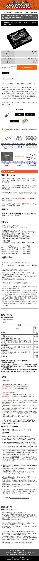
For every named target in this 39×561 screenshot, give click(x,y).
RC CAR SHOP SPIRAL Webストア (22, 559)
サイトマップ (29, 552)
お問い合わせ (22, 554)
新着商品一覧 (18, 12)
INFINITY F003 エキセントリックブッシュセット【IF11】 (31, 145)
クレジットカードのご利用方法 (15, 552)
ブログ (30, 554)
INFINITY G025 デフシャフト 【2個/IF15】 (7, 163)
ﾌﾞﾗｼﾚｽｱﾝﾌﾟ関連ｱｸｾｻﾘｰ (26, 15)
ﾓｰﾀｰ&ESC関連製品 (12, 15)
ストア (3, 15)
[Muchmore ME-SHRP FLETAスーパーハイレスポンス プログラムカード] (19, 49)
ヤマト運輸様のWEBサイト (9, 411)
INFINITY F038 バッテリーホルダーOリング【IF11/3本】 (31, 163)
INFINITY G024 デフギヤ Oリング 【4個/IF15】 (19, 163)
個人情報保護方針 (12, 554)
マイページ (26, 550)
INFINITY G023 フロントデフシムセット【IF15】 (19, 145)
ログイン (17, 550)
